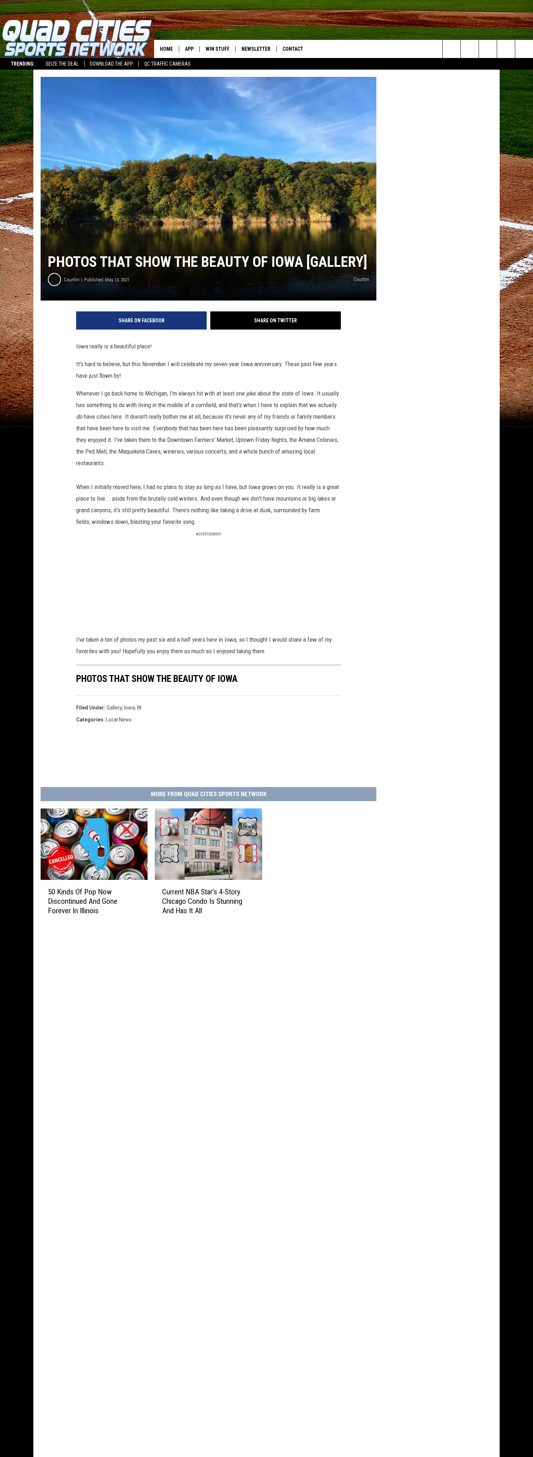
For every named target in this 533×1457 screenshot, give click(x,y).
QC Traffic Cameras (167, 64)
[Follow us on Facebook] (488, 49)
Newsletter (255, 49)
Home (166, 49)
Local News (119, 720)
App (189, 49)
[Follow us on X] (524, 49)
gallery (114, 708)
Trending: (23, 64)
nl (139, 708)
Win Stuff (218, 49)
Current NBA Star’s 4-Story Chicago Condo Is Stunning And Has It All (202, 901)
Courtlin (71, 279)
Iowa (129, 708)
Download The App (111, 64)
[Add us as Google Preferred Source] (470, 49)
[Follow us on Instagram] (506, 49)
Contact (292, 49)
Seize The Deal (62, 64)
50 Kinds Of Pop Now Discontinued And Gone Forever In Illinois (82, 901)
